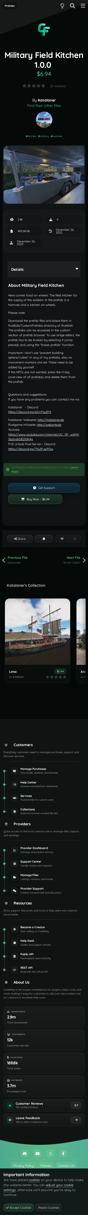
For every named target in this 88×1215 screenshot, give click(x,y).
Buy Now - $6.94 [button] (38, 499)
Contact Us (66, 1166)
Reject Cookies (48, 1207)
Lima (12, 671)
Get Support (46, 488)
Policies (45, 1166)
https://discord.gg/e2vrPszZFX (29, 412)
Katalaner (47, 100)
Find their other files (44, 105)
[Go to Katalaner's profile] (44, 120)
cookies (34, 1180)
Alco (84, 671)
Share (21, 539)
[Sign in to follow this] (44, 538)
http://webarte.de (49, 424)
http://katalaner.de (51, 420)
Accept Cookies (20, 1207)
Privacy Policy (23, 1166)
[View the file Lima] (37, 632)
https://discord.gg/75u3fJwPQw (30, 449)
